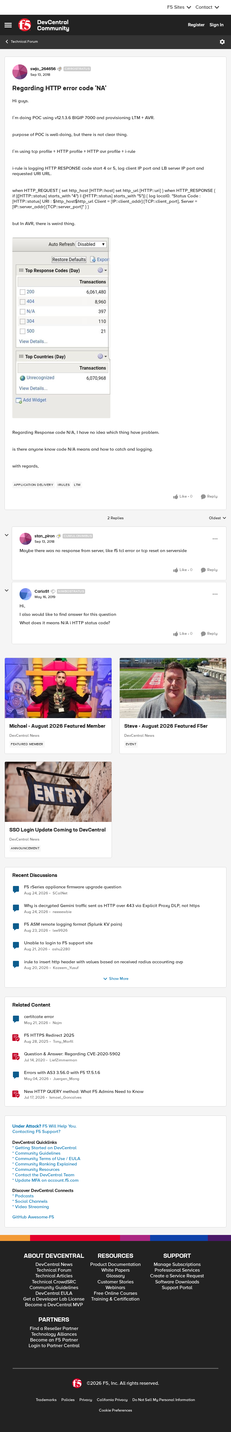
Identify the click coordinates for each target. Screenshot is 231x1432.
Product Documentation (115, 1264)
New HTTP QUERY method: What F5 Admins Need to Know (83, 1091)
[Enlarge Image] (115, 328)
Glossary (115, 1276)
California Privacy (112, 1400)
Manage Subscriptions (177, 1264)
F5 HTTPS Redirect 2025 (49, 1035)
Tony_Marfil (63, 1041)
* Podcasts (23, 1196)
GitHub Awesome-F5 (33, 1217)
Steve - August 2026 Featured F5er (166, 726)
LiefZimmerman (63, 1060)
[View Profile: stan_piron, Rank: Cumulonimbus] (26, 539)
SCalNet (60, 893)
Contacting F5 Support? (36, 1131)
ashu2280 (61, 949)
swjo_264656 (43, 68)
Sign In (216, 24)
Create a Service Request (177, 1276)
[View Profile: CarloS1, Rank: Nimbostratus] (26, 594)
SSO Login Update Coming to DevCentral (57, 830)
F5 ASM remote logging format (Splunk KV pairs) (73, 924)
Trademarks (46, 1400)
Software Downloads (177, 1282)
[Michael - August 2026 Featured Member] (58, 688)
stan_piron (45, 536)
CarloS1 (42, 591)
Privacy (85, 1400)
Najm (57, 1023)
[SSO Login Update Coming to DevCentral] (58, 792)
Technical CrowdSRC (54, 1282)
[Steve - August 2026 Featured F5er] (173, 688)
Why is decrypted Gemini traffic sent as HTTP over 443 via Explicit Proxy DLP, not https (112, 905)
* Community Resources (36, 1169)
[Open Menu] (222, 42)
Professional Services (177, 1270)
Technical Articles (53, 1276)
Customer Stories (115, 1282)
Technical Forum (24, 41)
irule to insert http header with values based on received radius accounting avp (103, 961)
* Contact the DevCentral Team (43, 1174)
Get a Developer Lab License (54, 1299)
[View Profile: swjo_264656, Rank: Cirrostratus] (19, 71)
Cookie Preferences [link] (115, 1410)
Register (196, 24)
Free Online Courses (115, 1293)
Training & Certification (115, 1299)
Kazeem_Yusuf (66, 968)
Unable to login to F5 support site (58, 943)
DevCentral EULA (53, 1293)
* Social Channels (30, 1201)
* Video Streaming (30, 1206)
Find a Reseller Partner (54, 1329)
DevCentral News (24, 735)
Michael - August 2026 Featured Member (57, 726)
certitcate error (39, 1016)
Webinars (115, 1288)
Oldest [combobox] (217, 518)
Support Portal (177, 1288)
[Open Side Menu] (8, 24)
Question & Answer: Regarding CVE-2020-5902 (72, 1054)
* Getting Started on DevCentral (44, 1147)
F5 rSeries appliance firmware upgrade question (72, 887)
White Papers (115, 1270)
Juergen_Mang (66, 1079)
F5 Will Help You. (44, 1126)
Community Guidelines (53, 1288)
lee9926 (60, 930)
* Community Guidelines (36, 1153)
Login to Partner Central (54, 1346)
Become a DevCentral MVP (54, 1305)
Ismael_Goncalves (65, 1097)
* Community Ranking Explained (44, 1164)
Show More (118, 979)
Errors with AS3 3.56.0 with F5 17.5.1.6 (62, 1072)
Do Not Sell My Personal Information (163, 1400)
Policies (68, 1400)
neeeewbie (62, 912)
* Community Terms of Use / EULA (46, 1158)
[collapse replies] (6, 535)
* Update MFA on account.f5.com (45, 1180)
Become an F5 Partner (54, 1340)
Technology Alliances (54, 1334)
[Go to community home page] (43, 25)
